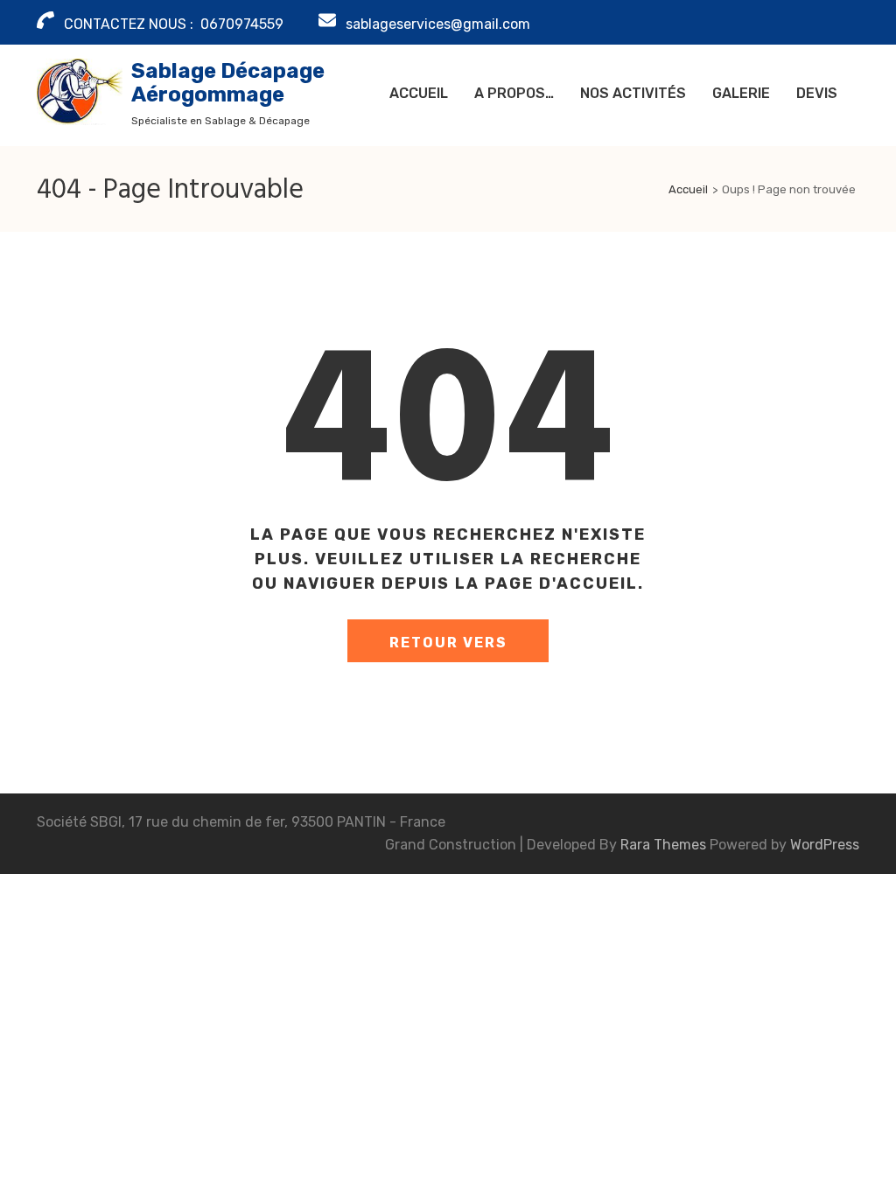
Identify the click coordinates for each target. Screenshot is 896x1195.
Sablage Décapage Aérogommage (228, 83)
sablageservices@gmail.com (438, 24)
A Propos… (514, 93)
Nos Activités (633, 93)
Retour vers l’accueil (448, 648)
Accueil (418, 93)
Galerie (741, 93)
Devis (816, 93)
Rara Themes (665, 844)
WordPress (824, 844)
